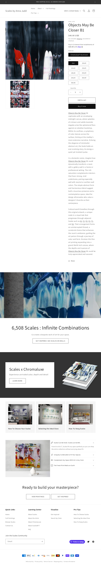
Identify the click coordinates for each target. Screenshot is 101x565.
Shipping (79, 39)
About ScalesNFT (34, 526)
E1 (89, 221)
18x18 (73, 73)
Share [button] (73, 261)
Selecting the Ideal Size (82, 518)
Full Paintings (10, 518)
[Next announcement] (95, 2)
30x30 (84, 78)
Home (7, 514)
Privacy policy (39, 561)
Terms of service (48, 561)
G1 (73, 224)
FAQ (29, 529)
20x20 (84, 73)
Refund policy (30, 561)
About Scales (32, 514)
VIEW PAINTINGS (38, 496)
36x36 (73, 83)
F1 (92, 221)
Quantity (73, 88)
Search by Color (56, 518)
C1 (84, 221)
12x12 (73, 68)
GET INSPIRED (63, 496)
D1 (87, 221)
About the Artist (33, 518)
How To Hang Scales (80, 522)
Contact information (69, 561)
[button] (40, 8)
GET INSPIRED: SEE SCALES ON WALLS (50, 341)
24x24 (73, 78)
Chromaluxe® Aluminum (79, 55)
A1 (81, 221)
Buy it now (82, 106)
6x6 (73, 63)
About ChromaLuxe (34, 522)
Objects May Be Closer (77, 113)
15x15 (84, 68)
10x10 (84, 63)
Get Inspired (55, 514)
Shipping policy (58, 561)
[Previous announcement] (6, 2)
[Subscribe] (42, 541)
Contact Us (9, 526)
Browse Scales (10, 522)
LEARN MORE (17, 381)
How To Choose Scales (81, 514)
